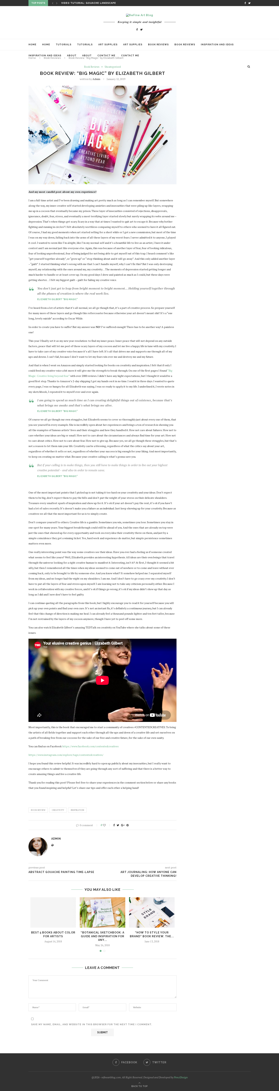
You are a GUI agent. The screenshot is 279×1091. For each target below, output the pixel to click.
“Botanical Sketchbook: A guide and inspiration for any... (102, 936)
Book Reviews (158, 44)
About (71, 55)
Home (32, 44)
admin (96, 79)
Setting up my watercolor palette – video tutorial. (101, 3)
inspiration (77, 810)
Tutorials (63, 44)
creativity (58, 810)
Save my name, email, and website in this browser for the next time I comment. (91, 1024)
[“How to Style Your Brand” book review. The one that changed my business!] (152, 912)
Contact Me (106, 55)
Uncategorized (113, 66)
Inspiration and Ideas (217, 44)
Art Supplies (107, 44)
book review (38, 810)
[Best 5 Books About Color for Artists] (53, 912)
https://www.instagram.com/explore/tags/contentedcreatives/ (65, 755)
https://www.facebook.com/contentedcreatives (90, 746)
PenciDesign (181, 1077)
